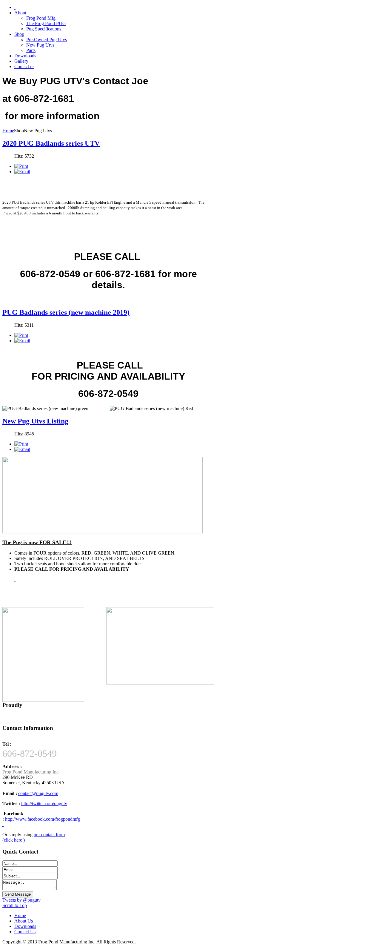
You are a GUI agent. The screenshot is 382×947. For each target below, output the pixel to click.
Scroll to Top (14, 905)
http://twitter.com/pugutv (44, 803)
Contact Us (25, 931)
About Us (23, 920)
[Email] (22, 171)
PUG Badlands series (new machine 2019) (66, 312)
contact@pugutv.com (38, 793)
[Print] (21, 166)
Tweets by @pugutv (21, 900)
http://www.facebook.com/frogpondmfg (42, 819)
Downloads (25, 926)
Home (8, 130)
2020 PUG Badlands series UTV (51, 143)
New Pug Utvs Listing (35, 421)
